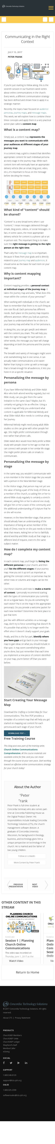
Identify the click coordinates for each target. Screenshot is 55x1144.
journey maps (20, 112)
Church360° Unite (10, 1038)
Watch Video (16, 961)
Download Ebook (14, 1116)
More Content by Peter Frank (27, 862)
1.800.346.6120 (9, 1075)
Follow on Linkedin (26, 856)
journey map (24, 260)
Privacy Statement (22, 1017)
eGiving (6, 1051)
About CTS (7, 1017)
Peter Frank (15, 56)
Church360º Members (12, 1035)
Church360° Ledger (11, 1042)
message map (25, 252)
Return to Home (27, 972)
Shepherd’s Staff (10, 1045)
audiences (40, 260)
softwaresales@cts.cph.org (14, 1095)
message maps (39, 112)
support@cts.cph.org (12, 1080)
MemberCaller (9, 1048)
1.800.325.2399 (9, 1090)
